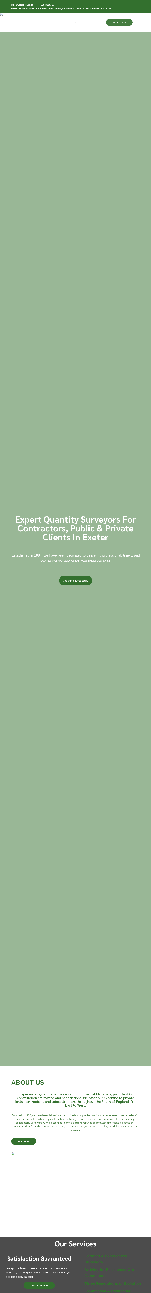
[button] (75, 22)
